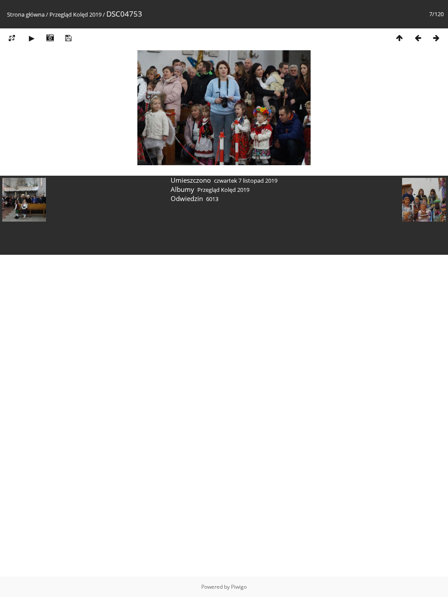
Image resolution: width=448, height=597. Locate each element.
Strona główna (26, 14)
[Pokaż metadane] (50, 38)
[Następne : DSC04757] (436, 38)
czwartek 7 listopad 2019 (245, 180)
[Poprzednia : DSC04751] (418, 38)
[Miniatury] (399, 38)
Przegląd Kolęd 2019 (75, 14)
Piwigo (239, 586)
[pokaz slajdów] (31, 38)
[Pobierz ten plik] (68, 38)
